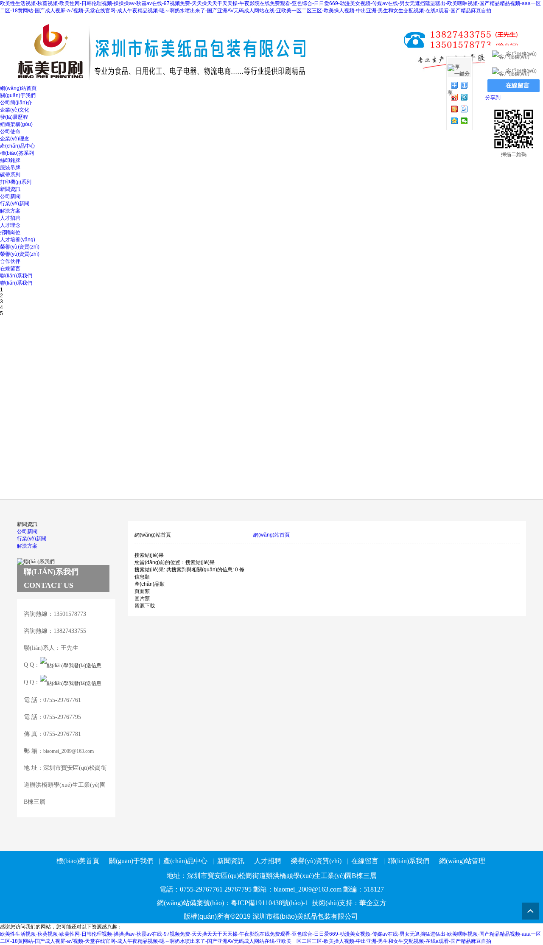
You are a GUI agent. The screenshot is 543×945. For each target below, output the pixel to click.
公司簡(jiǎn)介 (16, 103)
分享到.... (495, 98)
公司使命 (10, 131)
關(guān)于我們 (18, 95)
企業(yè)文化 (14, 110)
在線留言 (10, 268)
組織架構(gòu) (16, 124)
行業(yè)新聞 (14, 204)
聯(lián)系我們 (16, 276)
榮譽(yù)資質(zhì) (19, 247)
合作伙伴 (10, 261)
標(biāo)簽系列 (17, 153)
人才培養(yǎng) (17, 240)
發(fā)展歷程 (14, 117)
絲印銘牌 (10, 160)
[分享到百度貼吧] (464, 109)
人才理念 (10, 225)
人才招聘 (10, 218)
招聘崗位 (10, 232)
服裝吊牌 (10, 168)
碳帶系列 (10, 175)
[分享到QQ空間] (454, 120)
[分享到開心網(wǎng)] (454, 109)
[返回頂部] (530, 911)
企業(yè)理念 (14, 139)
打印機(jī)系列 (15, 182)
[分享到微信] (464, 120)
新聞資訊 (10, 189)
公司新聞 (10, 196)
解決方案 (10, 211)
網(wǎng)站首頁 (18, 88)
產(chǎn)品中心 (17, 146)
